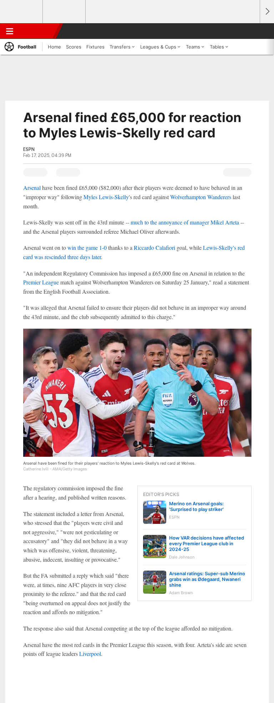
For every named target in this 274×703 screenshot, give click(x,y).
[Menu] (9, 31)
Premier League (41, 282)
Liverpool (90, 653)
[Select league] (22, 11)
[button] (250, 31)
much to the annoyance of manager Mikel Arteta (185, 222)
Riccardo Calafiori (154, 247)
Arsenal (32, 187)
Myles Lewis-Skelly (106, 197)
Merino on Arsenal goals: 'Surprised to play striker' (196, 506)
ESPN (38, 31)
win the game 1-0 (87, 247)
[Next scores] (267, 11)
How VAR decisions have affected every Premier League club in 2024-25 (206, 543)
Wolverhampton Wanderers (200, 197)
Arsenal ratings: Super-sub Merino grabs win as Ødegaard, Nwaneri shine (207, 579)
